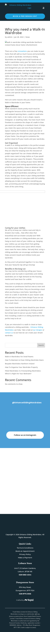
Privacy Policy (25, 554)
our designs (38, 330)
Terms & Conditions (25, 548)
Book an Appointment (25, 551)
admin (9, 37)
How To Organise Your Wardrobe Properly (21, 367)
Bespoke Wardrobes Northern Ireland (19, 364)
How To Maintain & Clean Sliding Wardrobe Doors (24, 360)
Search (41, 345)
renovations (22, 51)
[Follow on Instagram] (27, 529)
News (27, 37)
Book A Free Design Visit (25, 501)
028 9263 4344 (25, 575)
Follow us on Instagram (25, 435)
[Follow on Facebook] (23, 529)
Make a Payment (25, 558)
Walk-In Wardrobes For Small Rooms (19, 356)
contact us (9, 333)
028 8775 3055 (25, 594)
